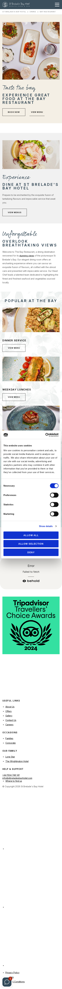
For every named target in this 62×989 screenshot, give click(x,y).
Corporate (10, 743)
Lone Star (10, 756)
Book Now (14, 112)
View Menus (14, 212)
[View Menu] (31, 320)
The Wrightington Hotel (17, 761)
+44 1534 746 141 (11, 775)
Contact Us (10, 720)
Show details (46, 526)
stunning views (26, 255)
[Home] (15, 4)
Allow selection (31, 543)
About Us (9, 706)
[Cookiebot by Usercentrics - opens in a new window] (45, 435)
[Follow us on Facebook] (32, 937)
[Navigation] (57, 4)
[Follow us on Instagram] (32, 821)
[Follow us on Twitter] (32, 879)
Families (9, 738)
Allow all (31, 535)
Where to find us (13, 781)
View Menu (37, 112)
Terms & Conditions (15, 981)
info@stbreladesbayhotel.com (17, 778)
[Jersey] (25, 684)
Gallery (8, 715)
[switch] (54, 495)
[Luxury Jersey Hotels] (23, 672)
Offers (8, 711)
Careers (9, 724)
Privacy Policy (12, 972)
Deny (31, 552)
